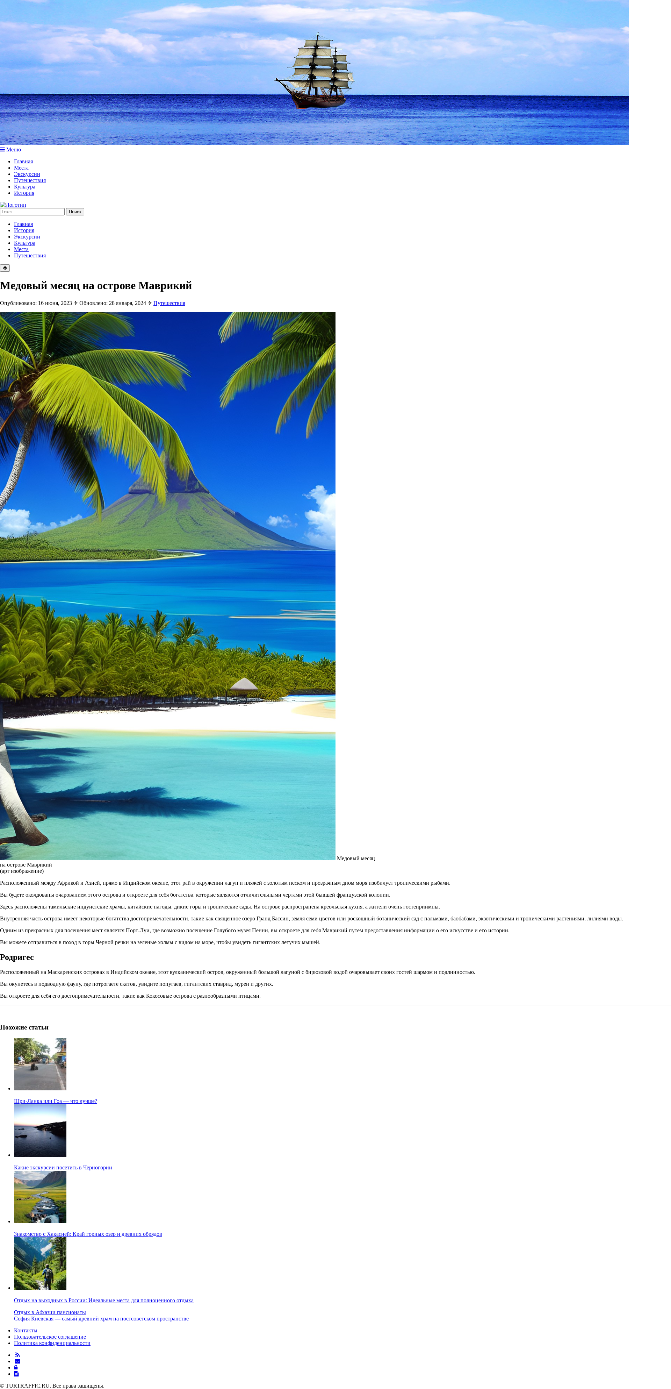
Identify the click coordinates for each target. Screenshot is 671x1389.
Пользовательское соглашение (50, 1337)
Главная (23, 161)
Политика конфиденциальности (52, 1343)
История (24, 193)
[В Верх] (5, 268)
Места (21, 168)
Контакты (25, 1330)
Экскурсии (27, 174)
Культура (24, 187)
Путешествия (30, 180)
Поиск (75, 211)
